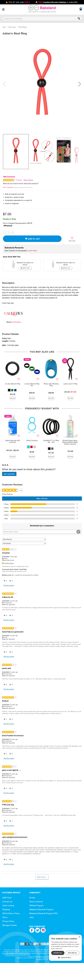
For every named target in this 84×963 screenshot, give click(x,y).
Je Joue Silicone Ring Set (31, 385)
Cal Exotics (16, 322)
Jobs (31, 917)
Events (32, 897)
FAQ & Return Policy (11, 913)
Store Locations (36, 901)
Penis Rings (23, 27)
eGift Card (6, 897)
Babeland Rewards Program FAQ (43, 913)
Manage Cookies (9, 925)
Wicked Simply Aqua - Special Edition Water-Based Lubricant (70, 442)
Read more (59, 948)
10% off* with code (18, 2)
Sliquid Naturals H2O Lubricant (12, 441)
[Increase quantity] (12, 232)
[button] (3, 9)
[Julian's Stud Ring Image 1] (42, 84)
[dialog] (65, 948)
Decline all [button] (72, 953)
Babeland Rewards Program (41, 909)
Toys (4, 27)
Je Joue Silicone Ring (12, 384)
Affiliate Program (36, 905)
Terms (5, 917)
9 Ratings (19, 180)
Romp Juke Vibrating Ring (51, 385)
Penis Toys (12, 27)
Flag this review (9, 585)
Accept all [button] (58, 953)
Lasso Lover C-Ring (70, 384)
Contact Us (7, 901)
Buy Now (12, 398)
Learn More (32, 250)
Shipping (6, 909)
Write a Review (28, 180)
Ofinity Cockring (31, 440)
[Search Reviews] (78, 532)
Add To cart (34, 238)
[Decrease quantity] (4, 232)
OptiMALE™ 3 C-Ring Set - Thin (51, 441)
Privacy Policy (8, 921)
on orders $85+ (56, 2)
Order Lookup (8, 905)
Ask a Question (8, 187)
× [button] (79, 937)
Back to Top (41, 877)
